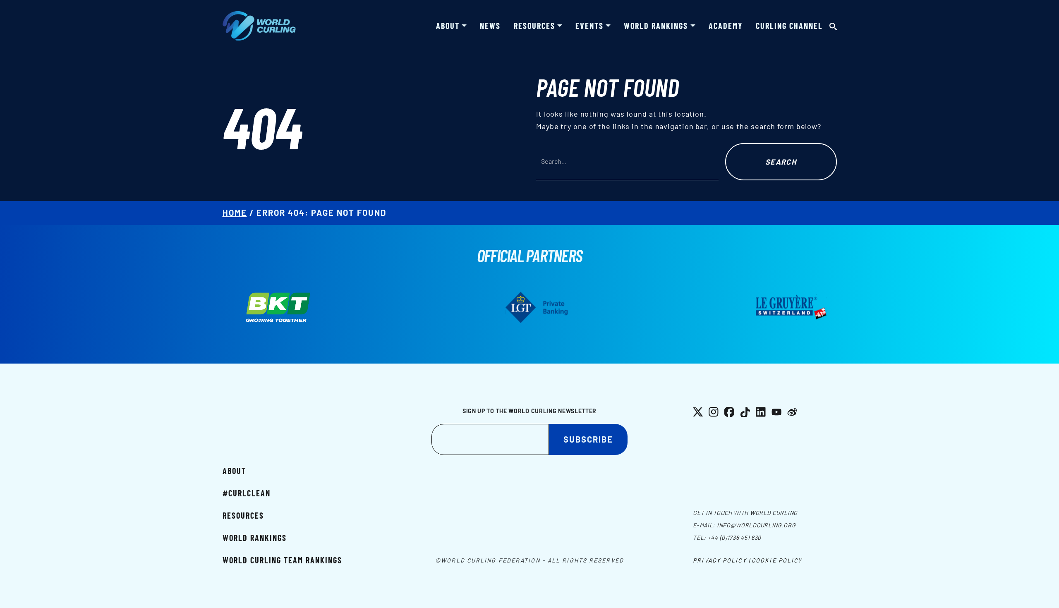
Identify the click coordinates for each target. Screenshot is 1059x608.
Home (235, 213)
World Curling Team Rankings (282, 560)
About (448, 26)
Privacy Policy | (721, 560)
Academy (726, 26)
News (490, 26)
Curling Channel (789, 26)
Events (589, 26)
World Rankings (656, 26)
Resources (534, 26)
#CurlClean (247, 493)
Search (781, 161)
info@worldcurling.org (756, 525)
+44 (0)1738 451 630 (734, 537)
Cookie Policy (777, 560)
